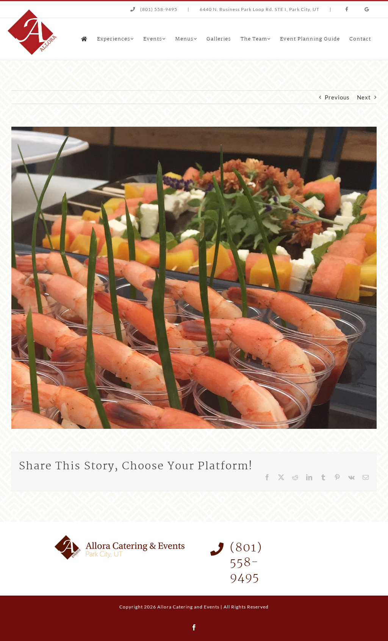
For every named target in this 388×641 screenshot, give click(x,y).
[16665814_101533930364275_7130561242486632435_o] (194, 129)
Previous (337, 97)
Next (364, 97)
